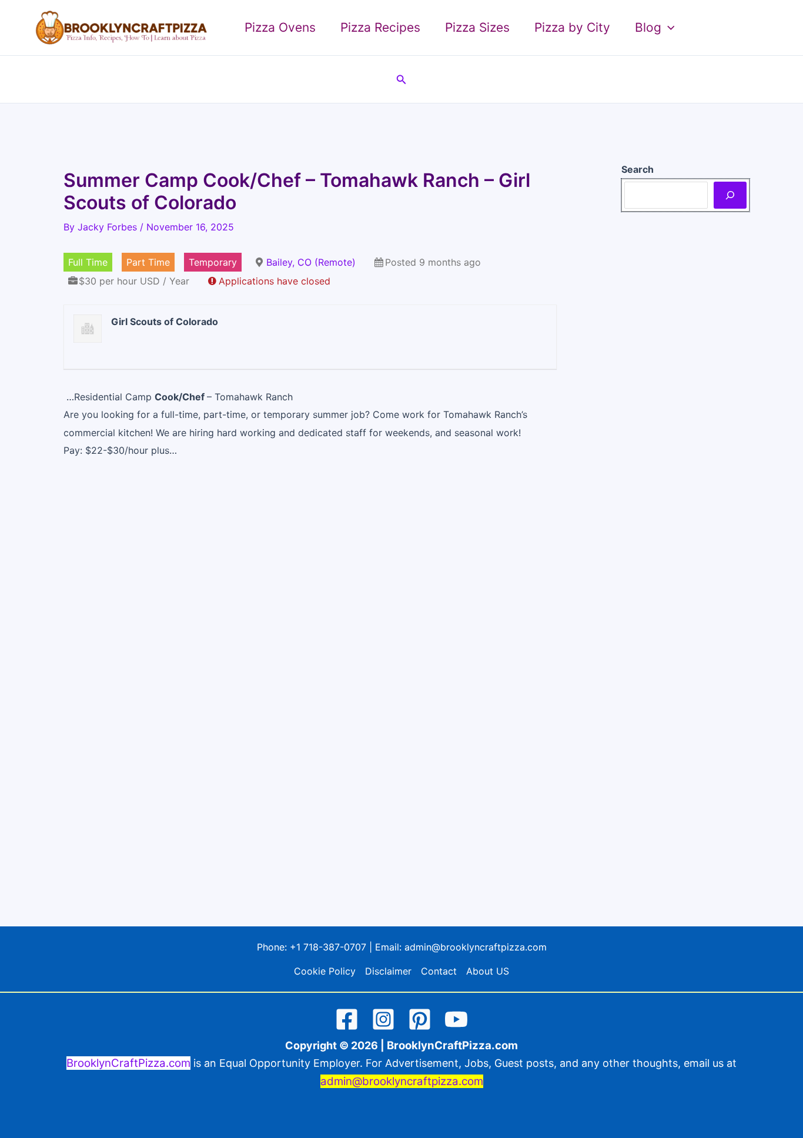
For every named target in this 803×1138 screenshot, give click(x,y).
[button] (668, 27)
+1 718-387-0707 (328, 947)
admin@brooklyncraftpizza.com (475, 947)
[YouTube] (456, 1019)
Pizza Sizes (477, 27)
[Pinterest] (419, 1019)
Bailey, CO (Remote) (311, 262)
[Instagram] (383, 1019)
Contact (439, 971)
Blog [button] (648, 27)
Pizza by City (572, 27)
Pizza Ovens (280, 27)
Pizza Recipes (380, 27)
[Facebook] (347, 1019)
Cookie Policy (325, 971)
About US (487, 971)
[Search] (730, 195)
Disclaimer (388, 971)
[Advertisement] (310, 627)
